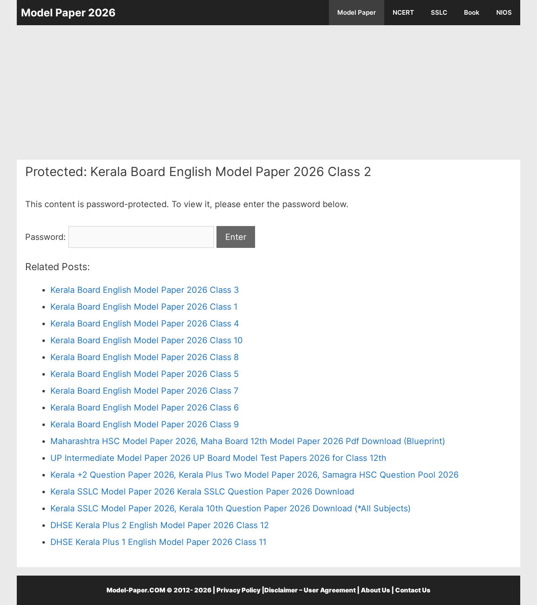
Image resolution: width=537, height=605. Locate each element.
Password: (46, 237)
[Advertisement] (268, 92)
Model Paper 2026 (68, 12)
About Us (375, 590)
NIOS (504, 12)
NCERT (403, 12)
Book (472, 12)
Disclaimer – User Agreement (310, 590)
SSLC (439, 12)
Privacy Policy (238, 590)
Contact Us (412, 590)
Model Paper (356, 12)
